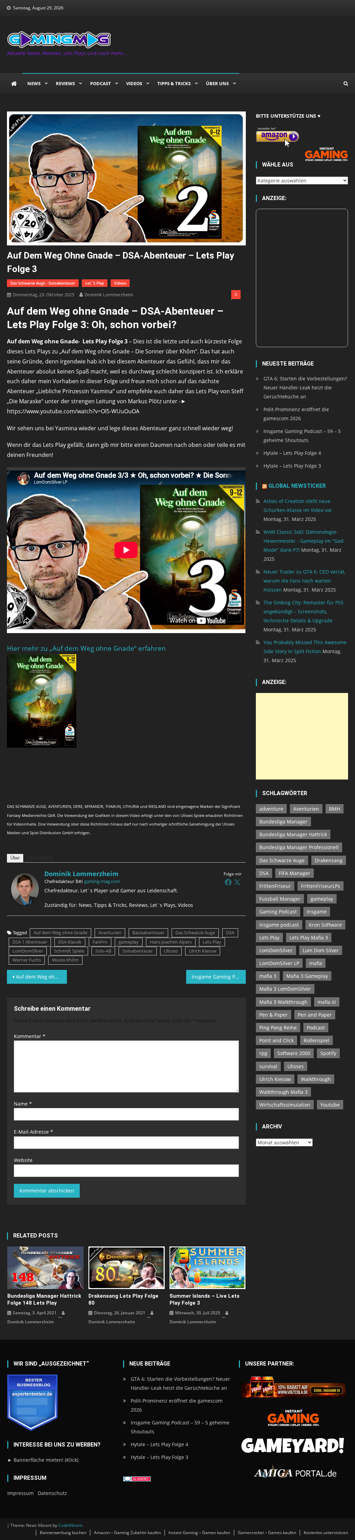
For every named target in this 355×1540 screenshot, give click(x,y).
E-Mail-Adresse (33, 1131)
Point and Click (276, 1040)
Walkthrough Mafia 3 (283, 1092)
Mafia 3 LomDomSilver (285, 988)
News (34, 83)
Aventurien (109, 932)
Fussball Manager (280, 898)
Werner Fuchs (26, 960)
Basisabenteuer (148, 932)
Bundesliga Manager (283, 821)
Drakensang (329, 860)
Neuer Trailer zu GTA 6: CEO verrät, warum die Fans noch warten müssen (304, 580)
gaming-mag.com (102, 881)
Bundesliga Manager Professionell (299, 847)
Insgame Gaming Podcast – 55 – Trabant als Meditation (219, 976)
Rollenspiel (316, 1040)
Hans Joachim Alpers (171, 942)
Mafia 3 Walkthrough (283, 1002)
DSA (230, 932)
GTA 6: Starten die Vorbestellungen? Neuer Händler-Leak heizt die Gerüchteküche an (305, 387)
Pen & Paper (273, 1014)
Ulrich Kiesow (202, 951)
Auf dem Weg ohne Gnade (60, 932)
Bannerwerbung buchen (63, 1533)
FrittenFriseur (275, 886)
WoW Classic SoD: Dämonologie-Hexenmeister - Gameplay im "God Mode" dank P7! (303, 541)
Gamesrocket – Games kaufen (267, 1533)
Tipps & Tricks (174, 83)
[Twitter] (237, 882)
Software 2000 (293, 1053)
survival (268, 1066)
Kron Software (325, 924)
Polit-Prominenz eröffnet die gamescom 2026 (296, 414)
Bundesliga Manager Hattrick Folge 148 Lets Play (44, 1299)
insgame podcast (279, 924)
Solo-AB (103, 951)
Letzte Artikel (40, 858)
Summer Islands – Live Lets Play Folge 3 (205, 1299)
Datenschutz (52, 1493)
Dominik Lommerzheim (109, 294)
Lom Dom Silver (321, 950)
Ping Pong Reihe (278, 1027)
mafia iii (327, 1002)
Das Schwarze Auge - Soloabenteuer (42, 283)
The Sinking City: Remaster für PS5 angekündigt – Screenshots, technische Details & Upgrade (303, 611)
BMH (334, 808)
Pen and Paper (315, 1014)
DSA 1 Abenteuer (29, 942)
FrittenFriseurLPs (320, 886)
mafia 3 (267, 976)
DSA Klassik (69, 942)
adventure (271, 808)
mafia (315, 963)
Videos (134, 83)
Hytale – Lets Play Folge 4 (292, 453)
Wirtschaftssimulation (284, 1104)
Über (15, 858)
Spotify (328, 1053)
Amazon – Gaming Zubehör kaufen (127, 1533)
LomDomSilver (27, 951)
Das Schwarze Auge (195, 932)
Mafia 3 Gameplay (307, 976)
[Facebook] (228, 882)
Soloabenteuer (137, 951)
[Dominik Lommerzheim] (25, 888)
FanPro (100, 942)
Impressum (20, 1493)
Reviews (65, 83)
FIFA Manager (294, 873)
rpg (263, 1053)
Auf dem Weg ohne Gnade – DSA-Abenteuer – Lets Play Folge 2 (41, 976)
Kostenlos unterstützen (326, 1533)
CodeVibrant (70, 1525)
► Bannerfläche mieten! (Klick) (42, 1460)
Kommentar (29, 1036)
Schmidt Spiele (69, 951)
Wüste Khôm (65, 960)
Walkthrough (316, 1079)
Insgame (317, 911)
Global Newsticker (297, 486)
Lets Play (212, 942)
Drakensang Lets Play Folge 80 (123, 1299)
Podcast (100, 83)
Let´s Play (94, 283)
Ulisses (171, 951)
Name (23, 1103)
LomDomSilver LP (279, 963)
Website (23, 1160)
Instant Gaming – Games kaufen (199, 1533)
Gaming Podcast (278, 911)
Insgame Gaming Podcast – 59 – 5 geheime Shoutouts (302, 435)
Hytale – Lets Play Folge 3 (292, 465)
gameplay (129, 942)
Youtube (330, 1104)
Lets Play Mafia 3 (308, 937)
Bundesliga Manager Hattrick (293, 834)
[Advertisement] (302, 736)
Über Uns (217, 83)
